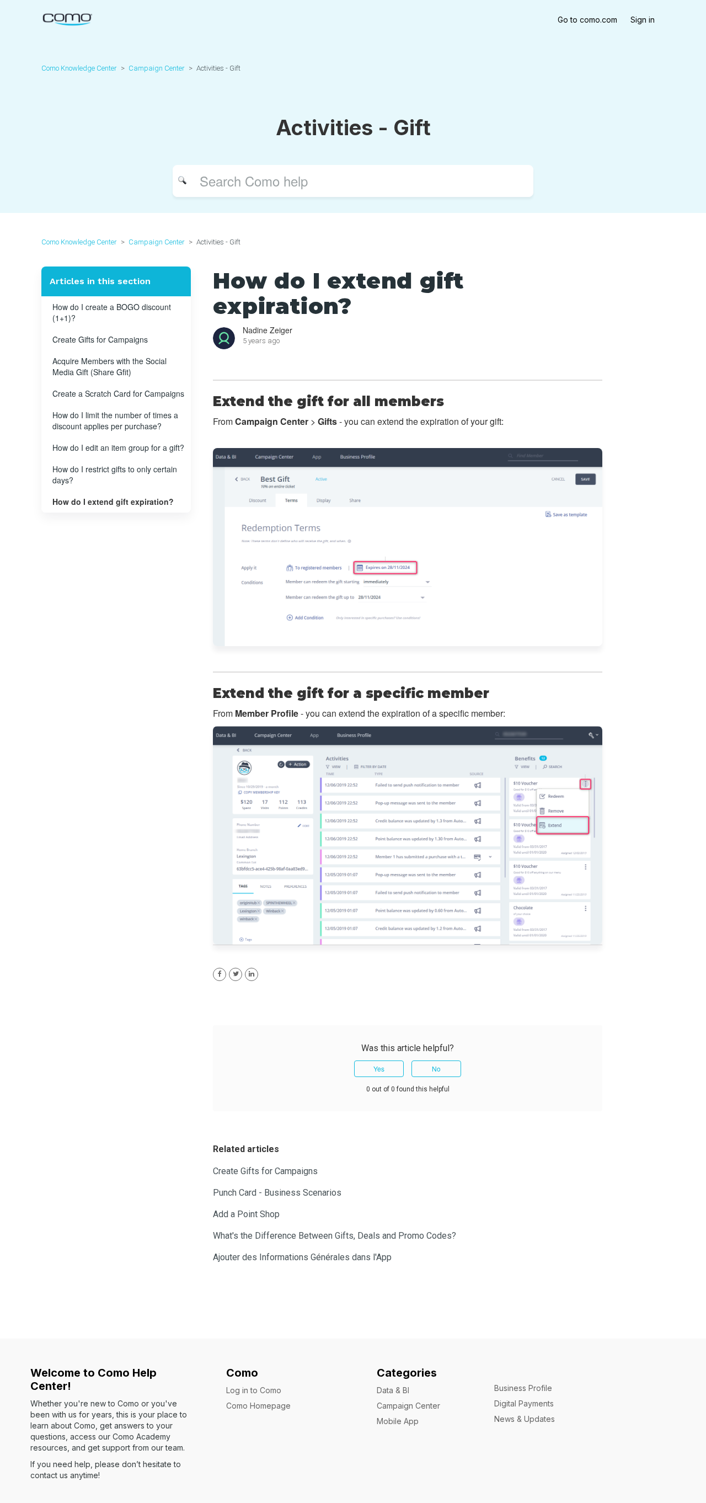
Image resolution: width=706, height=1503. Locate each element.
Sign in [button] (642, 19)
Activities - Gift (218, 68)
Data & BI (393, 1390)
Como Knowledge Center (79, 68)
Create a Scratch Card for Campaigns (118, 393)
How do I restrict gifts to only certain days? (114, 474)
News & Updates (524, 1419)
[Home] (67, 18)
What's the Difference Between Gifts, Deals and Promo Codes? (334, 1235)
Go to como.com (587, 19)
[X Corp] (235, 974)
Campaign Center (157, 68)
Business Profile (523, 1388)
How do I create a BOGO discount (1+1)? (111, 312)
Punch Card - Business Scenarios (277, 1192)
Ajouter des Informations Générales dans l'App (302, 1257)
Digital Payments (524, 1403)
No (436, 1068)
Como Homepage (258, 1405)
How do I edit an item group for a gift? (118, 447)
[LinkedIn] (251, 974)
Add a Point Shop (246, 1214)
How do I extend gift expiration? (113, 501)
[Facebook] (219, 974)
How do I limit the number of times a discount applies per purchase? (115, 420)
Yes (378, 1068)
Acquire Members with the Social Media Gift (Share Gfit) (109, 366)
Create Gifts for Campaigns (100, 339)
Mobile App (398, 1421)
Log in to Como (253, 1390)
